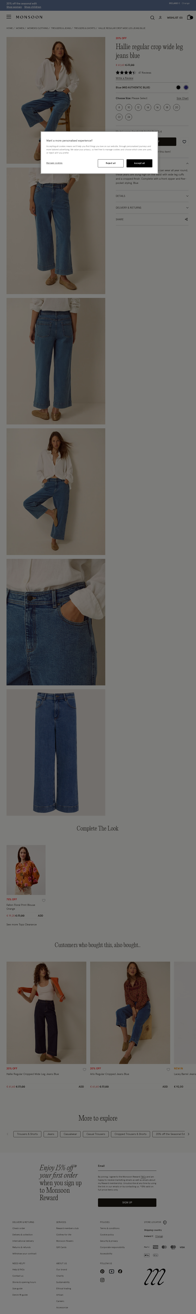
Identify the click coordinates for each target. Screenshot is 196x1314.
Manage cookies (54, 163)
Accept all (139, 163)
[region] (99, 152)
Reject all (110, 163)
